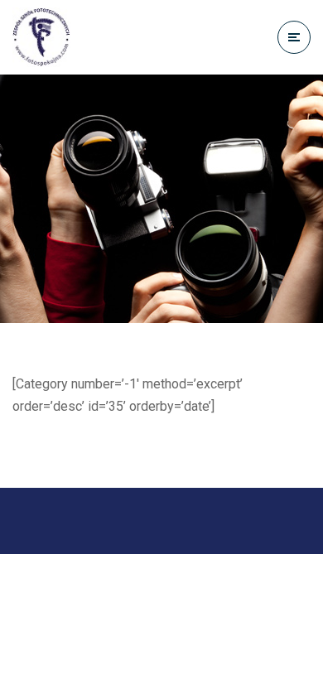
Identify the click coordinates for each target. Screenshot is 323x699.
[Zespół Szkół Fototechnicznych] (41, 37)
